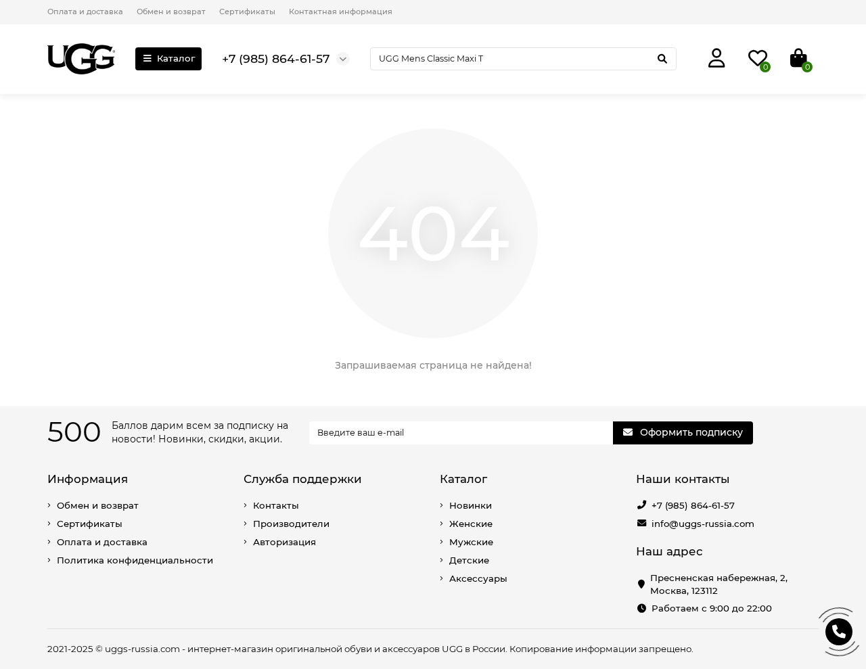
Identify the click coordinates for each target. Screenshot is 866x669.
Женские (471, 523)
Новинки (470, 505)
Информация (87, 479)
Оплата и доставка (85, 11)
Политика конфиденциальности (135, 560)
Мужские (471, 541)
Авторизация (284, 541)
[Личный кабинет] (716, 58)
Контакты (276, 505)
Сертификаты (247, 11)
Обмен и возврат (171, 11)
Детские (469, 560)
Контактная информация (340, 11)
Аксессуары (478, 578)
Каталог (176, 58)
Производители (291, 523)
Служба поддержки (303, 479)
